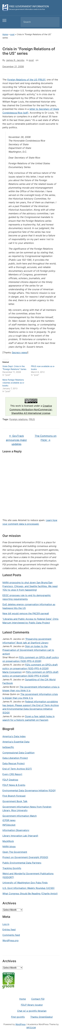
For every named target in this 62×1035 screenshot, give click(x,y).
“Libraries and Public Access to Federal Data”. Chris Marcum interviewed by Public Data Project (30, 620)
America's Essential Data (15, 741)
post (12, 34)
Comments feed (11, 935)
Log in (5, 924)
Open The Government (14, 851)
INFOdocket (8, 824)
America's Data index (14, 736)
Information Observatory (15, 830)
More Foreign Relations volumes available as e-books (13, 383)
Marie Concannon (12, 672)
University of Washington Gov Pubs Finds (25, 882)
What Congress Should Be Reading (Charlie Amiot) (30, 893)
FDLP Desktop (10, 779)
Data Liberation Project (15, 757)
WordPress (20, 1024)
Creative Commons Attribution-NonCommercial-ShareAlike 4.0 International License (31, 409)
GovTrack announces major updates (16, 440)
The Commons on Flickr (46, 438)
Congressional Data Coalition (18, 752)
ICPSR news (8, 820)
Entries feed (9, 929)
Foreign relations (18, 419)
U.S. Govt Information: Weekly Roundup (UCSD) (28, 888)
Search (55, 22)
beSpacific (8, 747)
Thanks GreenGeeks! (41, 1016)
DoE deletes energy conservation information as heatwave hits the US (28, 606)
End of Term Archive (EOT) (17, 768)
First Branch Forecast (14, 795)
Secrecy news (19, 352)
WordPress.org (10, 940)
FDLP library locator (32, 1004)
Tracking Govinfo (11, 868)
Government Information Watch (19, 815)
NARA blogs (9, 846)
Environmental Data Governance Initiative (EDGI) (29, 790)
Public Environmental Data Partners (21, 862)
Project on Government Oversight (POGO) (25, 857)
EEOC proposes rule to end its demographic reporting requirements (26, 597)
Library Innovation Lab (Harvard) (20, 835)
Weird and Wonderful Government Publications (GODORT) (27, 875)
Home (5, 34)
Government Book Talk (14, 801)
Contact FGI (37, 998)
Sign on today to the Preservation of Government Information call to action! (28, 650)
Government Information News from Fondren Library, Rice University (26, 808)
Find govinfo (18, 1016)
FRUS (32, 419)
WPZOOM (31, 1027)
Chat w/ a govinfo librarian (31, 1010)
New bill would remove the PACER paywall (25, 613)
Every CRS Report (12, 774)
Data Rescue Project (13, 763)
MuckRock (8, 841)
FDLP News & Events (13, 785)
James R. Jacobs (15, 60)
